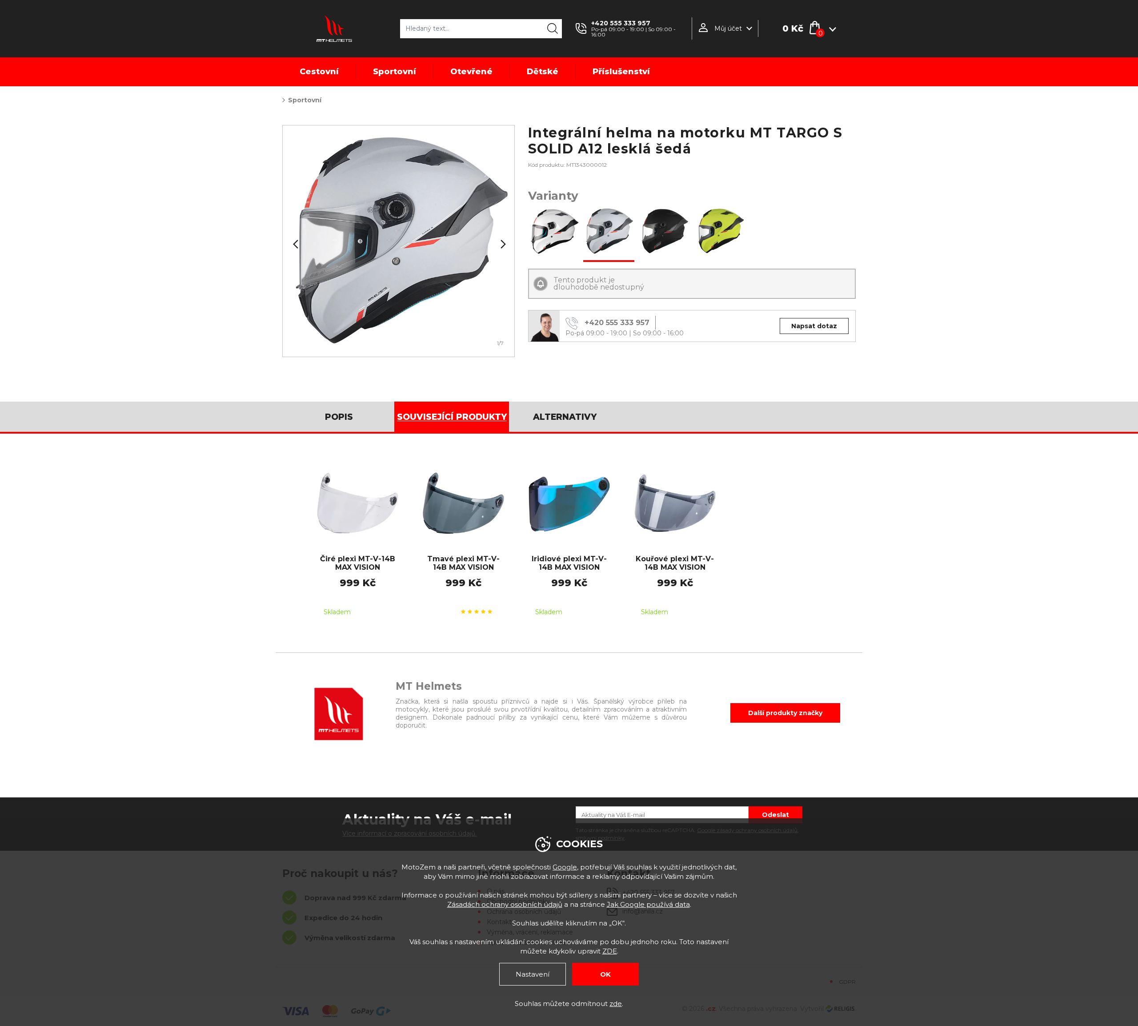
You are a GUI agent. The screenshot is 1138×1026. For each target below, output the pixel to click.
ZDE (609, 951)
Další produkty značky (785, 713)
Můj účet (728, 28)
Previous (294, 244)
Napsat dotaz (814, 326)
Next (502, 244)
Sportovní (304, 100)
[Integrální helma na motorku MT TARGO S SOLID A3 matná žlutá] (719, 232)
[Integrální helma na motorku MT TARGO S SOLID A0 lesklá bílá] (553, 232)
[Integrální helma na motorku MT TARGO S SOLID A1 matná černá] (664, 232)
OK (605, 974)
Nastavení (532, 974)
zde (615, 1003)
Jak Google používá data (648, 904)
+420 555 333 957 (620, 23)
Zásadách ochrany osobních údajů (504, 904)
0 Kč (792, 28)
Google (565, 867)
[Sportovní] (398, 241)
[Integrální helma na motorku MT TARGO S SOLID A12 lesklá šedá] (608, 232)
